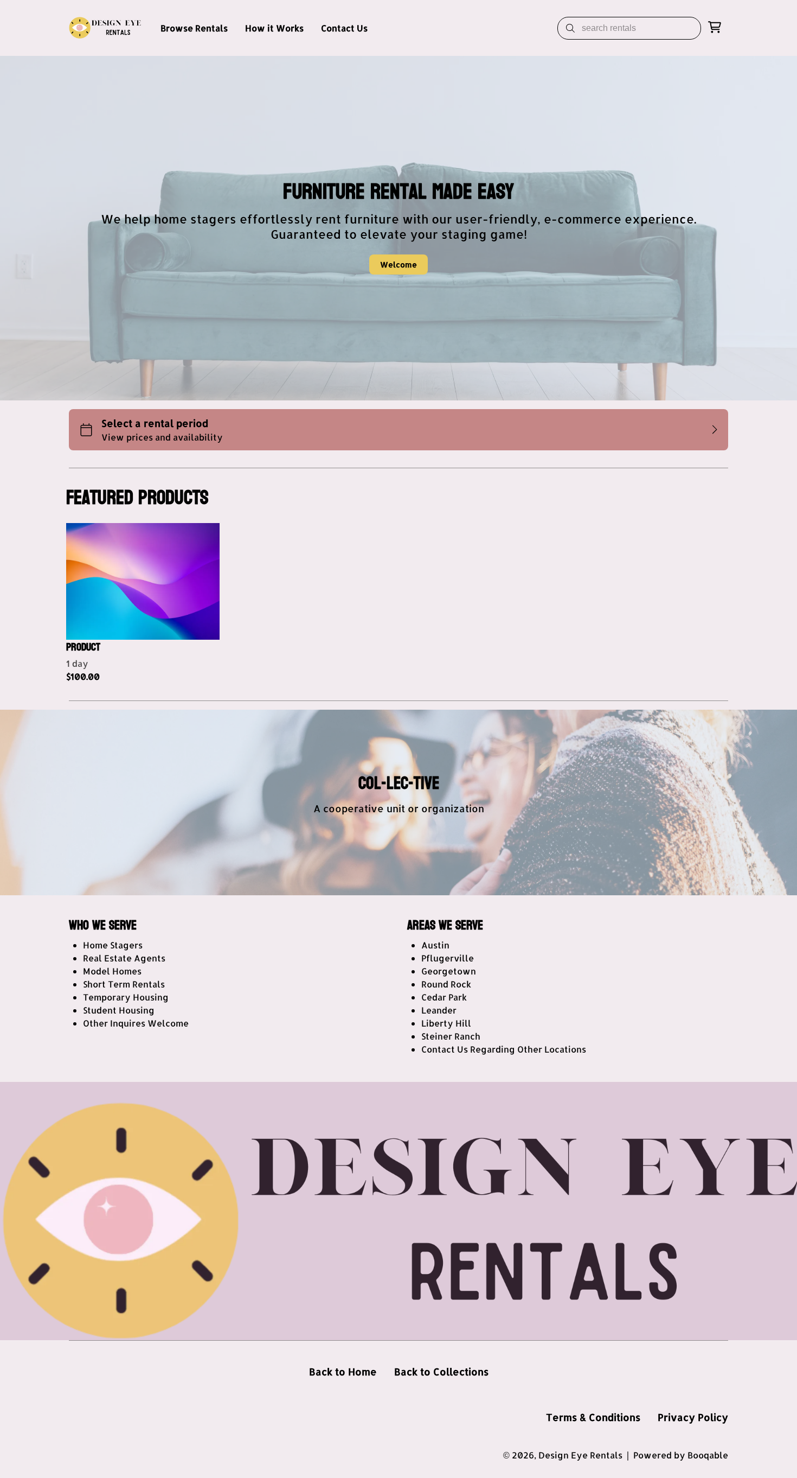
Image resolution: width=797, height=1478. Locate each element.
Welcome (398, 264)
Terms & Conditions (593, 1417)
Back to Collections (441, 1371)
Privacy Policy (693, 1417)
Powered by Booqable (680, 1455)
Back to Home (343, 1371)
